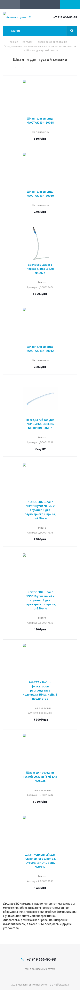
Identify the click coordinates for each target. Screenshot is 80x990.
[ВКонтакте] (40, 975)
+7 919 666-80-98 (65, 17)
